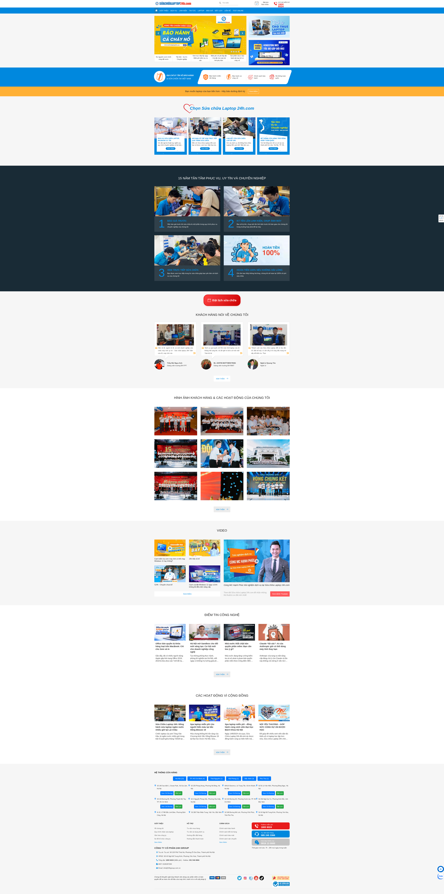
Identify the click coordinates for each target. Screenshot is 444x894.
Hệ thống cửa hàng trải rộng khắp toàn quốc (273, 139)
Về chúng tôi (158, 828)
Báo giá (209, 11)
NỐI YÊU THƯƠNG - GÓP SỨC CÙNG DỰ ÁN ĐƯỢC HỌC (272, 727)
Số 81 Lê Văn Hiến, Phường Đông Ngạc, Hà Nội (273, 787)
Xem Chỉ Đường (166, 793)
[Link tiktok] (261, 878)
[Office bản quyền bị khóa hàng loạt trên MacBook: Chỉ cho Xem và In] (170, 632)
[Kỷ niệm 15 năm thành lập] (175, 421)
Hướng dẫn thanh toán (195, 839)
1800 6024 (281, 5)
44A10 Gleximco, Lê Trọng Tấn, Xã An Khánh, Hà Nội (240, 787)
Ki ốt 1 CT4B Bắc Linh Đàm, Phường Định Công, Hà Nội (171, 813)
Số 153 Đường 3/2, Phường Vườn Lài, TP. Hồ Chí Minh (240, 800)
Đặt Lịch (178, 793)
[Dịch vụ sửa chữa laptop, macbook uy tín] (170, 128)
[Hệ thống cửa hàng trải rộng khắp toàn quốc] (273, 128)
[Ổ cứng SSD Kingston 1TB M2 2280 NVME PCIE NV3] (269, 52)
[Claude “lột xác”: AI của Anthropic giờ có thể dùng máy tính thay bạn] (274, 632)
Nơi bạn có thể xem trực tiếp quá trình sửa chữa (204, 139)
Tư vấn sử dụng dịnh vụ (195, 832)
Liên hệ (227, 11)
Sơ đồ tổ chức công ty (162, 839)
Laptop (201, 11)
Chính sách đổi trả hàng (228, 832)
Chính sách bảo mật (226, 835)
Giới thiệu (163, 11)
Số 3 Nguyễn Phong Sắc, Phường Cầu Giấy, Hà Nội (206, 800)
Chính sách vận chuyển (228, 839)
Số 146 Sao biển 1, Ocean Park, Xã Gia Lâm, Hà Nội (172, 787)
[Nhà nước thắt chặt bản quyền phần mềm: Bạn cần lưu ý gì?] (239, 632)
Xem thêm (253, 91)
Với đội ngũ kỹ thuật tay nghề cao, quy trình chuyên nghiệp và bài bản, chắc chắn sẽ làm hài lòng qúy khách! (170, 144)
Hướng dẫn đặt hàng (194, 835)
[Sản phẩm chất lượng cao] (281, 878)
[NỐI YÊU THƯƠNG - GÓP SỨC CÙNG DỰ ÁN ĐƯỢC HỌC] (274, 713)
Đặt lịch (218, 11)
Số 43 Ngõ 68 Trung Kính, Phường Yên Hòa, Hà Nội (273, 813)
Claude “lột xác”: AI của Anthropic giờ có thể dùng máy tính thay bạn (273, 646)
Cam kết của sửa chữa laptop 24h (235, 139)
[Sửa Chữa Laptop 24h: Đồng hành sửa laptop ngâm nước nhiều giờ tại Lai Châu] (170, 713)
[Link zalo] (250, 878)
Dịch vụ (173, 11)
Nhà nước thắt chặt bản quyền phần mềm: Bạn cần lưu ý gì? (238, 646)
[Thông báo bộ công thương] (281, 884)
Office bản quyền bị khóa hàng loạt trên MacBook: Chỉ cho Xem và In (170, 646)
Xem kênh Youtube (280, 594)
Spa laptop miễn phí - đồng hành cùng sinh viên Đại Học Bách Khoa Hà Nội (239, 727)
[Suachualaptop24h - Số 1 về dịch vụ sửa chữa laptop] (186, 3)
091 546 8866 (194, 860)
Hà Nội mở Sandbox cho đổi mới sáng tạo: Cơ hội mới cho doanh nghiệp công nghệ (204, 647)
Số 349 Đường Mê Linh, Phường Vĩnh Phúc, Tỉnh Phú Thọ (240, 813)
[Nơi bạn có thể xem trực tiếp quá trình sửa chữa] (205, 128)
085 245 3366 (268, 835)
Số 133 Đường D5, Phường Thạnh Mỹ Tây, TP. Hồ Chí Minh (171, 800)
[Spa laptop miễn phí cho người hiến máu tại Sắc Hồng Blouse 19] (204, 713)
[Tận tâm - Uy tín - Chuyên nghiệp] (200, 35)
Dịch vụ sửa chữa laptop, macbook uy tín (168, 139)
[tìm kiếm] (220, 3)
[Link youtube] (256, 878)
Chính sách (224, 823)
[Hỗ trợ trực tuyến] (440, 869)
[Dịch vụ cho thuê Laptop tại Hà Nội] (269, 27)
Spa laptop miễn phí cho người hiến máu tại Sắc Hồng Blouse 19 (202, 727)
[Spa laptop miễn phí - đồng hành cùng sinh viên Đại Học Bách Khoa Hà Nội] (239, 713)
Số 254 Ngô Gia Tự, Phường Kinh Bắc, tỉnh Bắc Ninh (273, 800)
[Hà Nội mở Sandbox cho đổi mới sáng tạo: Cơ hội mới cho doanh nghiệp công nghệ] (204, 632)
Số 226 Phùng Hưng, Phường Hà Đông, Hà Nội (205, 787)
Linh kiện (183, 11)
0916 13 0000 (268, 843)
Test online (238, 11)
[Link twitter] (239, 878)
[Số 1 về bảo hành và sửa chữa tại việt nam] (159, 77)
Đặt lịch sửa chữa (224, 300)
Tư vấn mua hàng (193, 828)
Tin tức (192, 11)
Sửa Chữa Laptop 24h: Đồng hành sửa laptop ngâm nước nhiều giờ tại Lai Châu (170, 727)
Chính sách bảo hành (227, 828)
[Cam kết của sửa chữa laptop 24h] (239, 128)
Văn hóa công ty (160, 835)
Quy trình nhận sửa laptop (164, 832)
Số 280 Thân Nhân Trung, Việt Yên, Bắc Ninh (206, 812)
